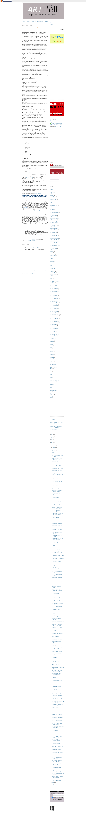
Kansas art (51, 361)
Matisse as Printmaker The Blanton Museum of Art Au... (57, 665)
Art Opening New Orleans (54, 242)
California (51, 284)
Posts (52, 178)
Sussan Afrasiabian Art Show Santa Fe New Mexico (57, 608)
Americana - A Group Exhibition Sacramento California (57, 718)
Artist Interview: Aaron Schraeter (57, 584)
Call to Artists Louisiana (54, 311)
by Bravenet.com (57, 800)
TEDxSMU (29, 33)
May (53, 784)
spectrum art (52, 384)
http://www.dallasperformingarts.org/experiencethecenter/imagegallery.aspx (35, 156)
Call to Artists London (54, 309)
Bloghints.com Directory (59, 126)
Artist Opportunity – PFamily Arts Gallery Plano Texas (57, 539)
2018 (52, 434)
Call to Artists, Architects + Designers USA (56, 511)
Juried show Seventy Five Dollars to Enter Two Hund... (57, 777)
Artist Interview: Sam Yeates (57, 627)
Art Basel (51, 189)
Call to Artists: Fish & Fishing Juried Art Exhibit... (57, 659)
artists (51, 275)
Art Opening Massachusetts (54, 238)
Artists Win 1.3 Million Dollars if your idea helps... (57, 634)
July (53, 452)
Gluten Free (52, 354)
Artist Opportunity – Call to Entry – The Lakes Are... (57, 601)
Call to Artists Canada (53, 295)
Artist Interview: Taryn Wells (57, 525)
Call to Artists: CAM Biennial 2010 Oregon (57, 656)
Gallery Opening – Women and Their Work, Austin (57, 533)
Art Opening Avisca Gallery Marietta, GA (56, 619)
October (53, 447)
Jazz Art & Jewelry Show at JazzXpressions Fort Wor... (57, 649)
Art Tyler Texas (52, 259)
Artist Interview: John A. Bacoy (57, 752)
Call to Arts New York (53, 334)
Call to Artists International (54, 307)
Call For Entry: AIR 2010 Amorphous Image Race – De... (57, 550)
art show (51, 252)
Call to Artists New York (54, 317)
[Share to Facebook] (41, 239)
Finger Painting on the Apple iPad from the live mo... (58, 764)
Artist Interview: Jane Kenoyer (57, 523)
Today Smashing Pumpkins (56, 622)
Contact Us (34, 21)
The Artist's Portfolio (55, 636)
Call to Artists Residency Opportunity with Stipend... (57, 769)
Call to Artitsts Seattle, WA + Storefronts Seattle (57, 729)
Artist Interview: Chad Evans (57, 755)
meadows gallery (53, 364)
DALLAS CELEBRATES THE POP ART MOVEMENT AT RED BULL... (57, 483)
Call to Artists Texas (53, 325)
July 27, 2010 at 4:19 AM (34, 247)
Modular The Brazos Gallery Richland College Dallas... (57, 508)
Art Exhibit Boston (53, 198)
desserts (51, 345)
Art (50, 186)
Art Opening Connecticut (54, 223)
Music (51, 368)
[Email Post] (36, 239)
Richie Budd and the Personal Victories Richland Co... (57, 505)
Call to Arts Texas (53, 335)
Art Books (51, 190)
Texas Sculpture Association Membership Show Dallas (57, 625)
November (54, 445)
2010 (52, 442)
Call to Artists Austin (53, 291)
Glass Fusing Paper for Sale (56, 693)
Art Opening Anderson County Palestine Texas (57, 521)
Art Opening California (54, 218)
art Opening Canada (53, 219)
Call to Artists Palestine (54, 321)
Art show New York (53, 257)
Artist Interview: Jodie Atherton (57, 697)
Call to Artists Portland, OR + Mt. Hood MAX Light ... (57, 732)
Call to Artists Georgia (54, 304)
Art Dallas (51, 195)
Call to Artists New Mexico (54, 315)
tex (50, 386)
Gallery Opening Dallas (54, 352)
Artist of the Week (53, 272)
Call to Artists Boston (53, 292)
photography (52, 373)
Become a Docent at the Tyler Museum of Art (57, 677)
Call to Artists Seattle (53, 324)
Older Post (46, 270)
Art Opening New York (54, 244)
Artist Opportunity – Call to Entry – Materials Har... (57, 682)
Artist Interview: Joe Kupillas (57, 577)
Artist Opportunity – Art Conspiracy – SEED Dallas (57, 590)
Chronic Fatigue (52, 340)
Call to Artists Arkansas (54, 289)
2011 (52, 441)
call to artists (52, 286)
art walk (51, 262)
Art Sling (51, 258)
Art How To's (52, 209)
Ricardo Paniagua (53, 381)
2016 (52, 437)
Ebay (51, 347)
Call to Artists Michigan (54, 312)
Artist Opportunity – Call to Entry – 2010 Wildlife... (57, 542)
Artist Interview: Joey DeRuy (57, 695)
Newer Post (24, 270)
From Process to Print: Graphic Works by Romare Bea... (57, 671)
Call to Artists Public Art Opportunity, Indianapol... (57, 780)
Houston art (52, 357)
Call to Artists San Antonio (54, 322)
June (53, 782)
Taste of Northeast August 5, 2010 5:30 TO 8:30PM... (57, 712)
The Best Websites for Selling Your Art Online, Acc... (58, 747)
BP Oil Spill (52, 279)
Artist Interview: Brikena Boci (57, 519)
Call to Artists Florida (53, 301)
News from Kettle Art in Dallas (57, 631)
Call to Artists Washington (54, 330)
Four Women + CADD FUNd (55, 425)
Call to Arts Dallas (53, 331)
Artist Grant (52, 269)
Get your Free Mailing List (57, 799)
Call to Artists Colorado (54, 298)
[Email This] (38, 239)
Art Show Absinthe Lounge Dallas (58, 558)
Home (24, 21)
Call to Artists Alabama (54, 288)
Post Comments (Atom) (31, 273)
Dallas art (51, 344)
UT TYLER (52, 394)
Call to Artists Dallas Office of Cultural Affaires (57, 724)
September (54, 449)
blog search (52, 127)
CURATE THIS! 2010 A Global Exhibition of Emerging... (57, 514)
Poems (51, 374)
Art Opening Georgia (53, 231)
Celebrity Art (52, 338)
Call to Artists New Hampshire (55, 314)
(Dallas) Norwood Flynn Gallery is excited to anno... (58, 556)
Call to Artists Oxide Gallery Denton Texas (57, 721)
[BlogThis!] (39, 239)
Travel (51, 391)
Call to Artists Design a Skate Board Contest (57, 758)
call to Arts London (53, 332)
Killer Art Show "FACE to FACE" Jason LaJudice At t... (57, 527)
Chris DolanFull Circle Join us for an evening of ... (57, 705)
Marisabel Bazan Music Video (57, 754)
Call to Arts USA (53, 337)
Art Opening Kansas (53, 234)
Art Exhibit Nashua (53, 199)
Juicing (51, 360)
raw (50, 378)
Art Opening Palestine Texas (55, 245)
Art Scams (51, 249)
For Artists (51, 351)
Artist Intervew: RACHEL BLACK (58, 621)
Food (51, 350)
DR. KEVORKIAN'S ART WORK (57, 638)
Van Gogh (51, 396)
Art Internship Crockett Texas (57, 651)
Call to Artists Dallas (30, 240)
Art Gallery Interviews (53, 205)
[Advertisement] (53, 79)
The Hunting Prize (53, 390)
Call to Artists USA (53, 327)
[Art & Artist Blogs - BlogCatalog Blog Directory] (57, 122)
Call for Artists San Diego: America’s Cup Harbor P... (56, 743)
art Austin (51, 188)
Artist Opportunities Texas (56, 686)
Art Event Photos (53, 196)
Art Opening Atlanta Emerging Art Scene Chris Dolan (58, 702)
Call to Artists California (54, 294)
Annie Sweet (54, 644)
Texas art (51, 388)
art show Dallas (52, 254)
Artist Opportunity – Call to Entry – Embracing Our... (57, 592)
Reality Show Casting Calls (54, 380)
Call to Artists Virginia (54, 328)
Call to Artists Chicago (54, 297)
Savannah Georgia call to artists (55, 383)
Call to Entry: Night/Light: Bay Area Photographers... (57, 553)
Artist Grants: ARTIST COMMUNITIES (55, 517)
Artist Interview (52, 271)
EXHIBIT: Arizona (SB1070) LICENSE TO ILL (57, 715)
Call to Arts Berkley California (57, 771)
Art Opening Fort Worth (54, 229)
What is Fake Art (55, 461)
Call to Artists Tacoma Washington (55, 629)
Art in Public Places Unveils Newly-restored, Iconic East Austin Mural (56, 420)
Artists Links (52, 277)
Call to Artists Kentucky (54, 308)
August (53, 450)
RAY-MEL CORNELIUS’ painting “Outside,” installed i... (58, 563)
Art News (51, 211)
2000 (52, 786)
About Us (28, 21)
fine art (51, 348)
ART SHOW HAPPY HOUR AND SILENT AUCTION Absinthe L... (57, 476)
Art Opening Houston (53, 232)
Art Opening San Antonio (54, 246)
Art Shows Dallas (55, 707)
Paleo (51, 371)
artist (51, 265)
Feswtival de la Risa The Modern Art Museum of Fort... (57, 466)
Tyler (51, 393)
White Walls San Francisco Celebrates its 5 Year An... (57, 579)
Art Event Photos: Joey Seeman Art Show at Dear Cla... (57, 662)
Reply (26, 251)
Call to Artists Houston (54, 305)
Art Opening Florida (53, 228)
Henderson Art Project (53, 355)
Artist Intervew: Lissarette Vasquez (58, 616)
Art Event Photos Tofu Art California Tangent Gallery (57, 646)
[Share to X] (40, 239)
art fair (51, 202)
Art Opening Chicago (53, 221)
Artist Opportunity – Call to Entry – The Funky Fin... (57, 598)
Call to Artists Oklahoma (54, 318)
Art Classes (52, 193)
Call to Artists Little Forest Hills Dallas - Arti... (57, 582)
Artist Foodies (52, 268)
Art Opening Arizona (53, 213)
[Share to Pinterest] (42, 239)
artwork (51, 278)
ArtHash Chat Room (53, 264)
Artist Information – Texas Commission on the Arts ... (57, 679)
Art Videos (52, 261)
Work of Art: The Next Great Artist (56, 398)
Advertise (46, 21)
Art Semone (52, 251)
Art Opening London (53, 235)
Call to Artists (54, 734)
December (54, 444)
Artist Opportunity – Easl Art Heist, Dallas (57, 536)
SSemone (29, 239)
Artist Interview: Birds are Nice (57, 639)
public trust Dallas (53, 375)
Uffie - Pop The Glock (55, 453)
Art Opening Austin (53, 216)
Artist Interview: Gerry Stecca (57, 470)
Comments (53, 180)
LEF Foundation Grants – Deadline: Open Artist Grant (57, 547)
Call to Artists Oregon (53, 319)
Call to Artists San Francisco (57, 606)
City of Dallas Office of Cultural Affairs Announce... (57, 496)
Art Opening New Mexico (54, 241)
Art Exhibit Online (53, 201)
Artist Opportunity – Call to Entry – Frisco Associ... (57, 595)
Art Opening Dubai (53, 226)
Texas (51, 387)
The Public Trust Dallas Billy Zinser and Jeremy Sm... (57, 491)
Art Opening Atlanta (53, 215)
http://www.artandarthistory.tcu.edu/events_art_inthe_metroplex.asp (33, 210)
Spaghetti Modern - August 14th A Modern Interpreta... (58, 668)
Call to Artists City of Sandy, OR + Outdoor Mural (58, 727)
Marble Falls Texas (53, 363)
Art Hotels (51, 208)
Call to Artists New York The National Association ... (57, 740)
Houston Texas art (53, 358)
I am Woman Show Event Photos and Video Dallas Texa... (57, 456)
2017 (52, 436)
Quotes (51, 377)
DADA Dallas (52, 342)
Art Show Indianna (53, 255)
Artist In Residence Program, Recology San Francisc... (57, 766)
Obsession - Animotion (56, 488)
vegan (51, 397)
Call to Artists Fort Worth (54, 302)
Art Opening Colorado (54, 222)
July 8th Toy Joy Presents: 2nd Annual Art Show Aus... (57, 761)
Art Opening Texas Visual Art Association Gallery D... (57, 691)
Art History (52, 206)
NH (50, 370)
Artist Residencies (53, 274)
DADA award (52, 341)
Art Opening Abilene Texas (54, 212)
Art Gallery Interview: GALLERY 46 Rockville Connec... (57, 560)
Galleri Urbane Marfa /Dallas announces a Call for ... (57, 459)
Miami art (51, 365)
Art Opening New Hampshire (55, 239)
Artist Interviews (40, 21)
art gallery (51, 203)
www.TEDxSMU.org (29, 177)
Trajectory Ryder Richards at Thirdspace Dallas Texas (57, 502)
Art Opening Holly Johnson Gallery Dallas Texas (56, 486)
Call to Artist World (53, 285)
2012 (52, 439)
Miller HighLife (52, 367)
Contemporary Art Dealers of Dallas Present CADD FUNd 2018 (56, 427)
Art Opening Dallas (53, 225)
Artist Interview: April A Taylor (57, 468)
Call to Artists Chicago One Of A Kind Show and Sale (57, 737)
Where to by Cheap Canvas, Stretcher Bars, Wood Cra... (57, 674)
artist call (51, 267)
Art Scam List (54, 745)
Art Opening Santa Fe (53, 248)
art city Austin (52, 192)
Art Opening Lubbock (53, 236)
